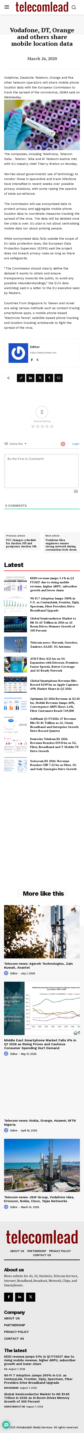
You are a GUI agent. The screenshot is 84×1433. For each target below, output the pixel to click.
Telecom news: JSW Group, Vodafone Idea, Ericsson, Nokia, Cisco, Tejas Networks (39, 1199)
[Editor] (18, 353)
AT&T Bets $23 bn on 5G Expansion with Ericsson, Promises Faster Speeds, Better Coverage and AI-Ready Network (54, 665)
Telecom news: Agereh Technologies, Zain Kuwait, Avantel (38, 965)
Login (75, 443)
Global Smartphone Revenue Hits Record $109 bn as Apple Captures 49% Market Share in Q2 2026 (54, 685)
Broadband (11, 1387)
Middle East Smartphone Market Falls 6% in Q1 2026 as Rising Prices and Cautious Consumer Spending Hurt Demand (40, 1044)
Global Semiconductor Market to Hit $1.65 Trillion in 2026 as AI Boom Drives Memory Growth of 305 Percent (53, 624)
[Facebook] (31, 359)
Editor (35, 347)
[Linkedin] (30, 378)
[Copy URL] (21, 378)
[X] (37, 359)
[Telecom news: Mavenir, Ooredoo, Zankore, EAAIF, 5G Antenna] (15, 645)
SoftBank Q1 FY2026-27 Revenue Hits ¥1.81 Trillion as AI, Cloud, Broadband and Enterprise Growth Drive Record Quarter (54, 725)
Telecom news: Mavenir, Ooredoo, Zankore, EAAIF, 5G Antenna (54, 644)
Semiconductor (14, 1406)
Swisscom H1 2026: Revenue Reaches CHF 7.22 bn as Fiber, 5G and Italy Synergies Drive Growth (53, 765)
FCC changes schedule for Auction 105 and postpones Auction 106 (21, 543)
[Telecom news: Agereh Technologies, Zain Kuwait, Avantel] (42, 931)
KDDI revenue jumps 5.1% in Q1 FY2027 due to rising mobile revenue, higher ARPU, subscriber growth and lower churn (53, 584)
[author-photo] (6, 973)
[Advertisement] (42, 821)
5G (5, 1369)
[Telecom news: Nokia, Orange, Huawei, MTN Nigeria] (42, 1088)
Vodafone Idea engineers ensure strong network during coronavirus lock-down (60, 545)
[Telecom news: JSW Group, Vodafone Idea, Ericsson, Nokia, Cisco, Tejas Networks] (42, 1165)
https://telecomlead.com (43, 352)
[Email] (58, 378)
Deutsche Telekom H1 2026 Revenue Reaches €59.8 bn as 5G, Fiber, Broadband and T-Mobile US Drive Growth (54, 745)
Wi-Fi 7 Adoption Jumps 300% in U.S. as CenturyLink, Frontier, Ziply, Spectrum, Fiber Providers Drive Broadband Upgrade (54, 604)
